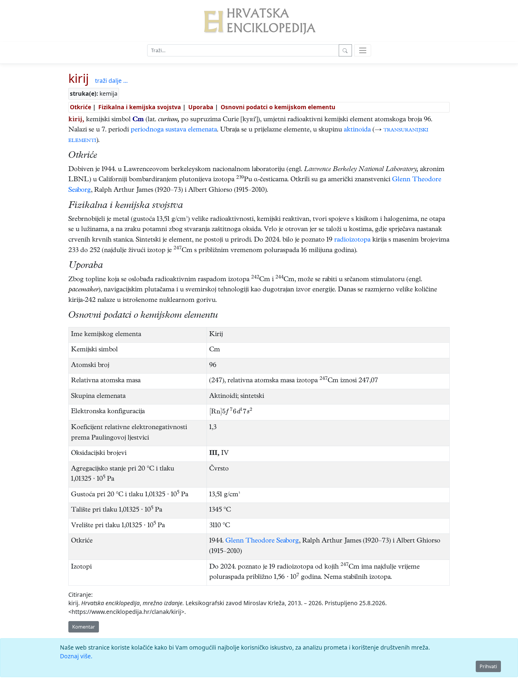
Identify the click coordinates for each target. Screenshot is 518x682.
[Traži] (345, 50)
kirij (78, 78)
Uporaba (200, 107)
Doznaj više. (76, 656)
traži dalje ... (111, 81)
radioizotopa (352, 240)
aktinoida (357, 130)
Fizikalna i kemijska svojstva (139, 107)
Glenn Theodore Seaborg (262, 541)
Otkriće (80, 107)
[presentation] (231, 412)
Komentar (83, 626)
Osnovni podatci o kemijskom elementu (278, 107)
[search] (362, 50)
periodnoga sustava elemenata (174, 130)
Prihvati (488, 666)
